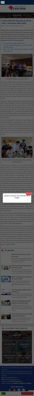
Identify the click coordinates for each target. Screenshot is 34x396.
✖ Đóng (29, 193)
